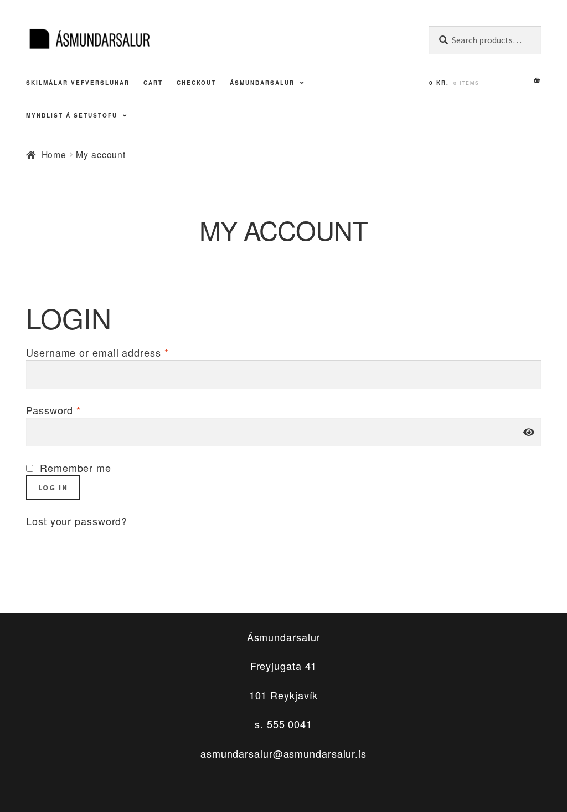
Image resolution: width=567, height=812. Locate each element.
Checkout (196, 83)
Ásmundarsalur (262, 83)
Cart (153, 83)
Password (53, 410)
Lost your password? (76, 521)
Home (54, 154)
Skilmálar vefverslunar (78, 83)
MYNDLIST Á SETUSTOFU (71, 115)
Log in (53, 488)
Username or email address (97, 352)
